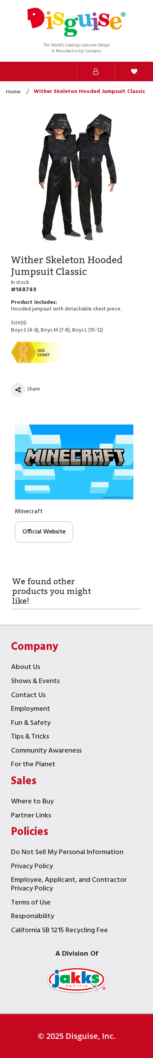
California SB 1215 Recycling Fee (59, 931)
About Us (25, 668)
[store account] (95, 71)
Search (19, 71)
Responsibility (32, 917)
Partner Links (31, 816)
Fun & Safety (31, 724)
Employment (30, 710)
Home (14, 91)
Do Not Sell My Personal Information (67, 853)
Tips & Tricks (30, 737)
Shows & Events (35, 682)
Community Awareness (46, 751)
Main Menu (57, 71)
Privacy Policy (32, 867)
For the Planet (33, 765)
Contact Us (28, 696)
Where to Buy (32, 802)
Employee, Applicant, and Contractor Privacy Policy (69, 885)
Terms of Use (31, 903)
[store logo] (76, 23)
